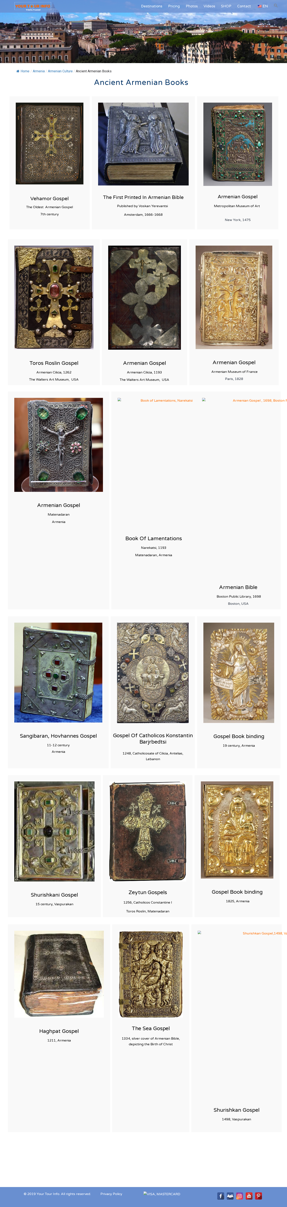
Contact (244, 6)
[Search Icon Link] (276, 5)
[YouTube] (249, 1196)
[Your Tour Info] (28, 6)
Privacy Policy (111, 1194)
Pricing (174, 6)
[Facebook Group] (230, 1196)
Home (25, 71)
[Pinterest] (258, 1196)
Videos (209, 6)
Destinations (151, 6)
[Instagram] (239, 1196)
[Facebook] (220, 1196)
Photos (192, 6)
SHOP (226, 6)
